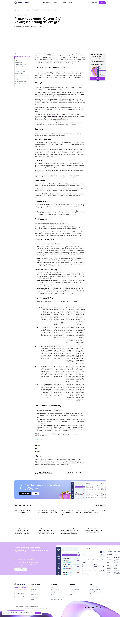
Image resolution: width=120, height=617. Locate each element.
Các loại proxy (18, 62)
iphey (32, 599)
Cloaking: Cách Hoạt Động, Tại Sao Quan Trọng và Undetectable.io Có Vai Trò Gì (46, 532)
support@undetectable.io (21, 587)
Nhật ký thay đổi (55, 589)
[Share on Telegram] (83, 472)
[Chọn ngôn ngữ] (89, 2)
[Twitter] (101, 607)
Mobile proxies (19, 69)
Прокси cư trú (19, 66)
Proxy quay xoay (19, 73)
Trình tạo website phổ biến (58, 597)
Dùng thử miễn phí (25, 493)
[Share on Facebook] (77, 472)
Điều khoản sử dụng (95, 589)
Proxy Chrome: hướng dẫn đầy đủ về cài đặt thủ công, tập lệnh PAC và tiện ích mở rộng (69, 532)
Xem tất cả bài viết (100, 505)
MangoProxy (38, 439)
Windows (22, 593)
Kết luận (17, 86)
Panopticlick (34, 594)
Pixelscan (33, 589)
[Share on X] (80, 472)
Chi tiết (35, 493)
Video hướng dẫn (74, 589)
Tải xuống (70, 2)
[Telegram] (85, 607)
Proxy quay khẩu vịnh (21, 71)
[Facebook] (89, 607)
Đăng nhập (94, 2)
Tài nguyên (46, 2)
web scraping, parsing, (55, 116)
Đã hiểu (38, 613)
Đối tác (52, 594)
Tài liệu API (73, 592)
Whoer (33, 592)
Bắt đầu (96, 78)
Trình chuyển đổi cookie (57, 599)
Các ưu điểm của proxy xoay (22, 75)
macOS (22, 597)
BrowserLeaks (35, 587)
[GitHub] (105, 607)
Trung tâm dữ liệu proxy (21, 64)
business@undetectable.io (21, 589)
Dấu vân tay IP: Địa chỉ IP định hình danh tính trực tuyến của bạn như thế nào (22, 532)
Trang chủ (16, 10)
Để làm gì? (18, 60)
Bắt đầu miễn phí (20, 569)
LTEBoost (37, 445)
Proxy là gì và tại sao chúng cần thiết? (22, 57)
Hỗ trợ (71, 594)
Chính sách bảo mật (95, 587)
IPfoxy (36, 442)
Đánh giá (27, 10)
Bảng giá (63, 2)
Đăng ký (101, 2)
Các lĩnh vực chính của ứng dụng (22, 78)
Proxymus (37, 451)
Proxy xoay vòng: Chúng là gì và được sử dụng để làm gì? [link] (45, 10)
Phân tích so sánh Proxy (20, 81)
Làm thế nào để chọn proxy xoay (22, 83)
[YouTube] (93, 607)
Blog (22, 10)
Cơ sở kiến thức (74, 587)
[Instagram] (97, 607)
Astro (36, 448)
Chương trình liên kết (56, 592)
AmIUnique (34, 597)
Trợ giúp (55, 2)
